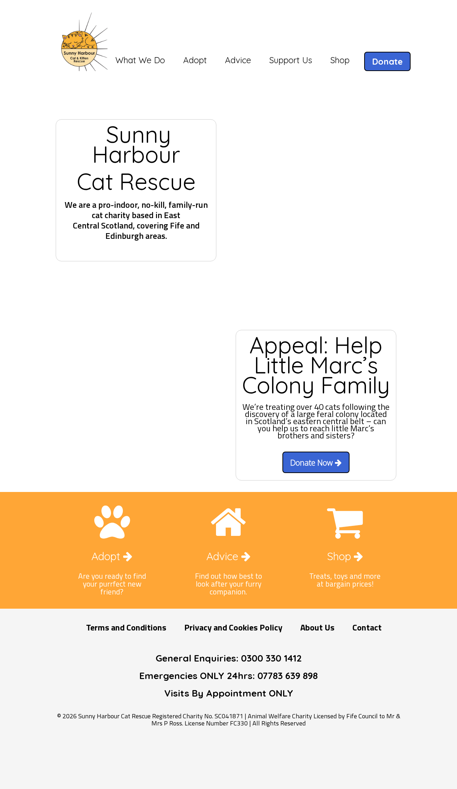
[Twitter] (230, 750)
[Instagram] (253, 750)
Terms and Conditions (126, 627)
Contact (367, 627)
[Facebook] (207, 750)
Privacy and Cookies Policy (233, 627)
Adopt (107, 556)
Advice (223, 556)
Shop (340, 556)
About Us (317, 627)
